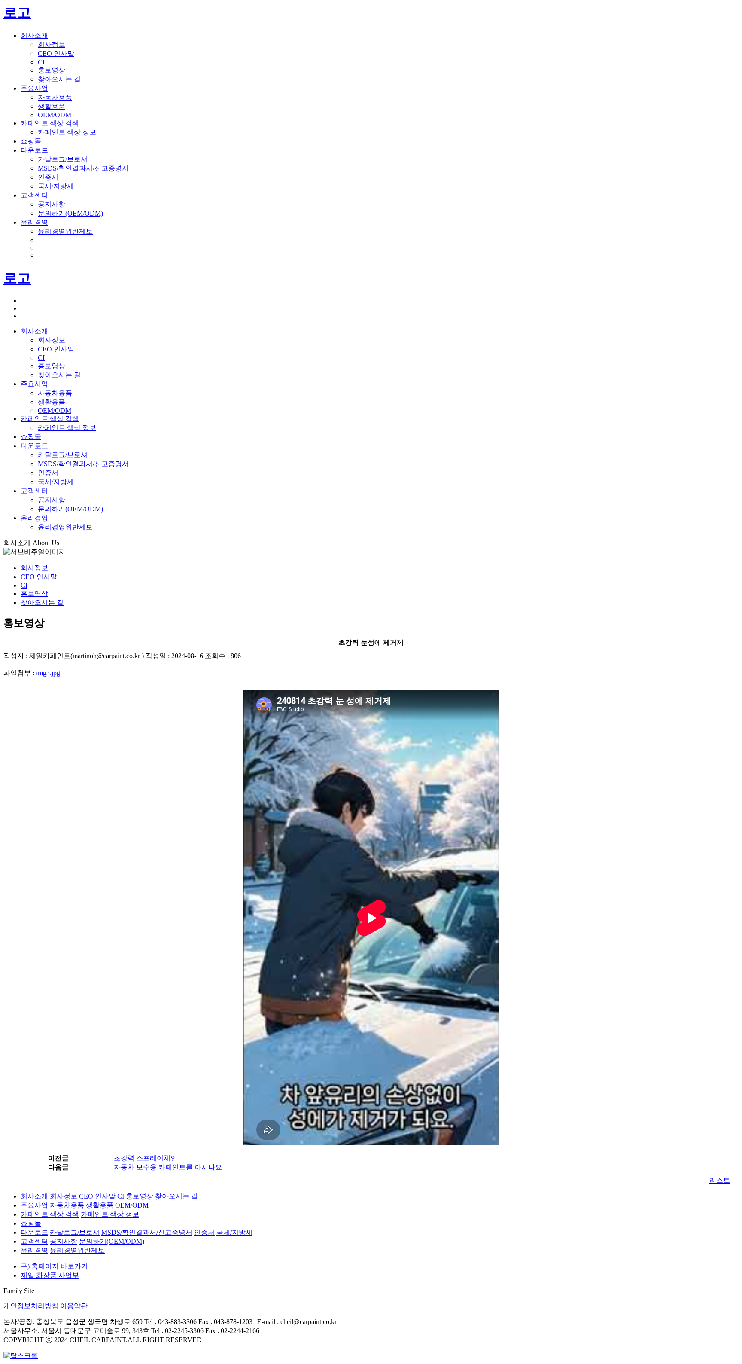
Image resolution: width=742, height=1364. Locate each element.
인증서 (48, 177)
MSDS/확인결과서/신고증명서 (83, 168)
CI (41, 62)
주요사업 (34, 88)
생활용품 (51, 106)
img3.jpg (48, 673)
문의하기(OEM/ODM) (70, 213)
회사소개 (34, 35)
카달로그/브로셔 (63, 159)
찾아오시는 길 (59, 79)
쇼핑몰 (31, 141)
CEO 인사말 (56, 53)
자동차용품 (55, 97)
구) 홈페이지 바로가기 (54, 1266)
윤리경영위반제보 (65, 231)
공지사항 (51, 204)
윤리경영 (34, 222)
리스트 (719, 1180)
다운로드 (34, 150)
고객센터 (34, 195)
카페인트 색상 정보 (67, 132)
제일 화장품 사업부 (50, 1275)
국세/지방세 (56, 186)
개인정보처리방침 (30, 1305)
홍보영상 (51, 70)
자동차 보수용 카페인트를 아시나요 (168, 1167)
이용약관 (74, 1305)
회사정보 (51, 44)
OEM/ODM (54, 115)
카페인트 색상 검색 (50, 123)
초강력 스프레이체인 (145, 1158)
